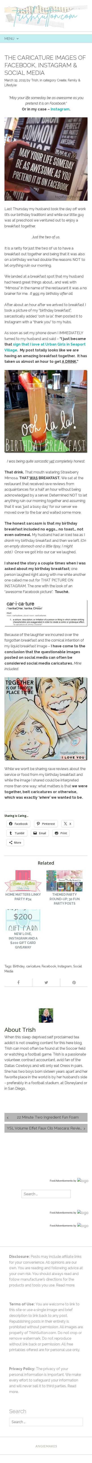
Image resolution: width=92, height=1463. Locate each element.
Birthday (19, 966)
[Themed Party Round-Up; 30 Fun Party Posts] (64, 881)
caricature (33, 966)
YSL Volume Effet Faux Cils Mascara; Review (45, 1128)
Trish (34, 80)
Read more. (65, 1285)
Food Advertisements (61, 1180)
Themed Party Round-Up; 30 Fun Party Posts (65, 899)
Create (61, 80)
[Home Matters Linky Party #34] (23, 881)
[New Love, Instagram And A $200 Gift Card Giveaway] (23, 920)
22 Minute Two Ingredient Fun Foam (48, 1117)
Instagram (65, 966)
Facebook (49, 966)
